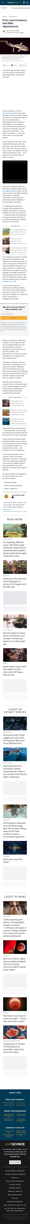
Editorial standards (15, 1201)
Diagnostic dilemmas (9, 1105)
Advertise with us (15, 1191)
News (22, 32)
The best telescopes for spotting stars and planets (9, 1136)
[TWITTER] (13, 497)
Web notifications (15, 1195)
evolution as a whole (9, 281)
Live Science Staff (13, 31)
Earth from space (21, 1102)
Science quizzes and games (9, 1131)
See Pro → (17, 2)
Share (6, 65)
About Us (15, 1178)
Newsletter (24, 65)
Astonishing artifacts (21, 1105)
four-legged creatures (9, 191)
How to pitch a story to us (15, 1205)
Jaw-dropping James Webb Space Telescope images (9, 1116)
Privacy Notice (21, 324)
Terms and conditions (15, 1181)
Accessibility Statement (15, 1171)
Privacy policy (15, 1184)
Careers (15, 1198)
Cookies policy (15, 1188)
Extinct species (13, 16)
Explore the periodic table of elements (9, 1119)
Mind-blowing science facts (21, 1135)
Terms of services (20, 322)
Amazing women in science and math (21, 1115)
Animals (4, 16)
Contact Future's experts (15, 1174)
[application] (15, 170)
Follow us (15, 65)
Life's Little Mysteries (9, 1102)
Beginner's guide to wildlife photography (21, 1131)
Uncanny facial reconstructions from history (21, 1120)
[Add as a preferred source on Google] (15, 1162)
